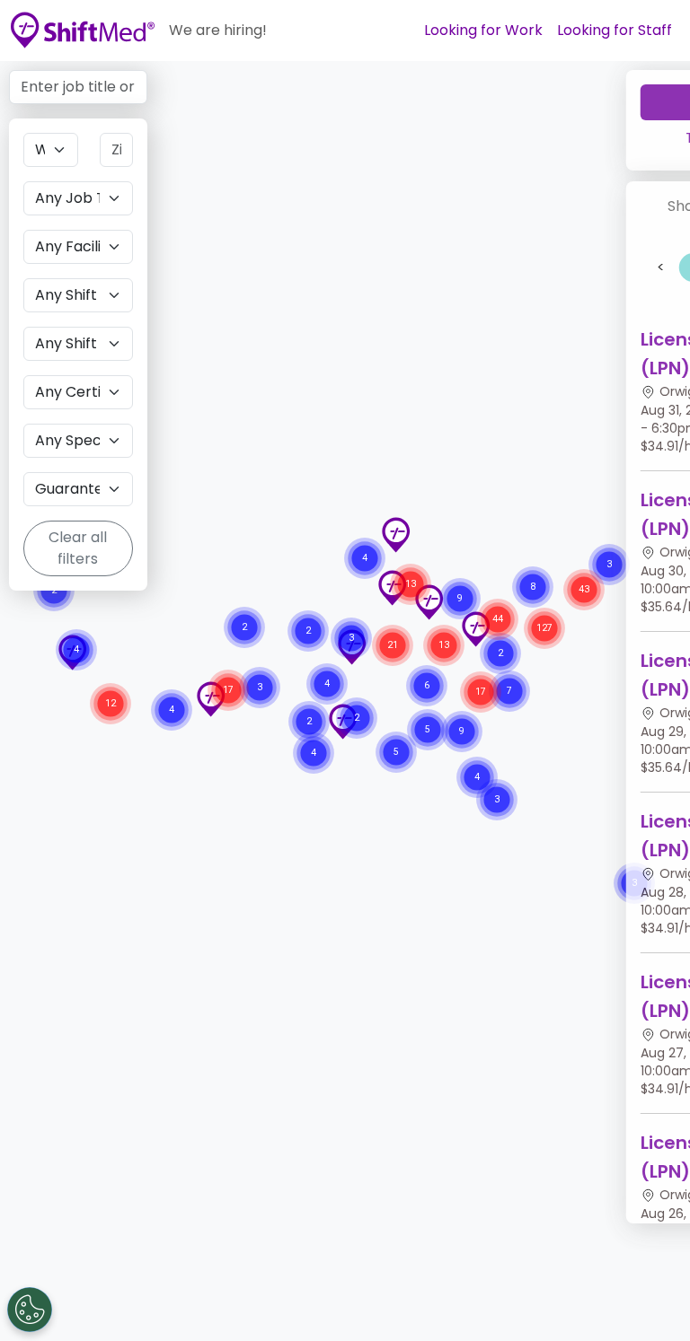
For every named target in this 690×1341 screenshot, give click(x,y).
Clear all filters (78, 548)
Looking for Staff (614, 30)
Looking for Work (483, 30)
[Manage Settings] (29, 1309)
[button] (395, 535)
